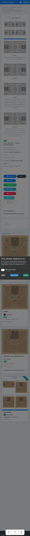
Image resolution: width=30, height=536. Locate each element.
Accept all (26, 275)
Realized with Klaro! (24, 277)
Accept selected (14, 275)
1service (7, 271)
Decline (3, 275)
